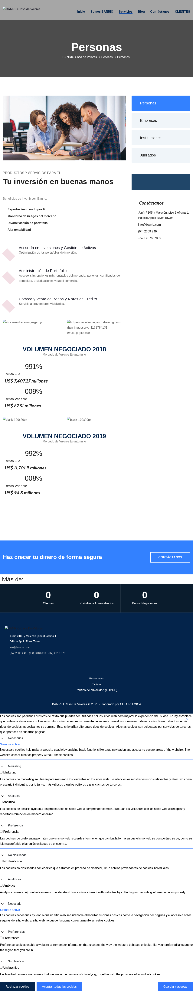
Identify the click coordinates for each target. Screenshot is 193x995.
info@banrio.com (149, 224)
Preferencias (16, 931)
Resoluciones (96, 678)
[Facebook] (9, 667)
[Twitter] (48, 667)
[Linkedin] (29, 667)
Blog (141, 11)
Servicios (125, 11)
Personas (148, 103)
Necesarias (15, 738)
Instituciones (151, 138)
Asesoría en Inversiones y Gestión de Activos (57, 248)
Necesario (14, 903)
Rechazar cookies (17, 986)
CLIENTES (182, 11)
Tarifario (96, 684)
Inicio (81, 11)
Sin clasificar (16, 961)
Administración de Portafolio (43, 271)
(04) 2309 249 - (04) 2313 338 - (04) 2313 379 (37, 653)
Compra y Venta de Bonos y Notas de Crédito (58, 299)
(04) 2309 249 (147, 231)
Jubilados (148, 155)
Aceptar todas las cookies (59, 986)
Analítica (14, 795)
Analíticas (14, 879)
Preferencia (15, 825)
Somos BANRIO (101, 11)
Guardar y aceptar (175, 986)
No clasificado (17, 855)
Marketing (14, 766)
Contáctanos (159, 11)
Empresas (148, 120)
